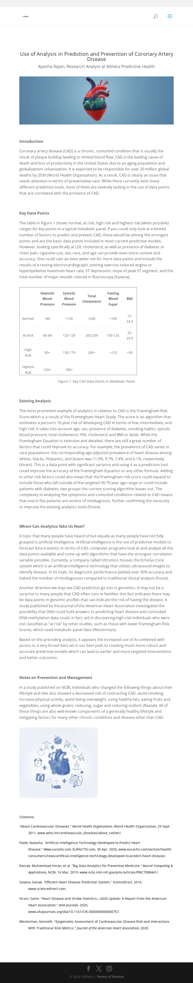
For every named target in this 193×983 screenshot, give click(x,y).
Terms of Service (110, 976)
